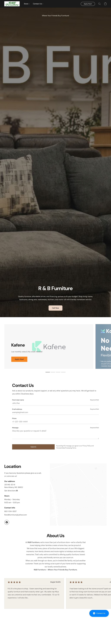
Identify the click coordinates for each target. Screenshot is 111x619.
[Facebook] (6, 522)
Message (15, 428)
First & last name (18, 400)
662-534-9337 (10, 511)
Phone (14, 418)
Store (26, 4)
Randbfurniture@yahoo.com (15, 515)
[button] (99, 613)
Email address (17, 409)
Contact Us (37, 4)
